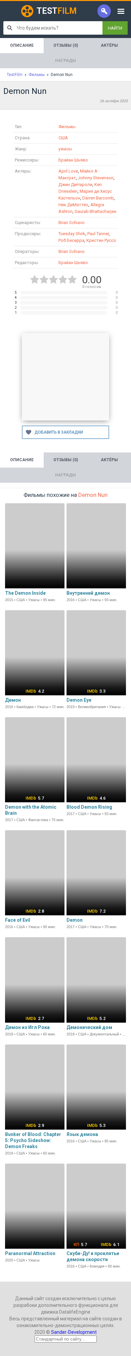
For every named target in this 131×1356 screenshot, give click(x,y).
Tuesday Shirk (71, 233)
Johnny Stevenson (96, 177)
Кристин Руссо (101, 240)
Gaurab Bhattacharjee (95, 211)
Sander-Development (74, 1332)
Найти (115, 28)
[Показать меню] (121, 11)
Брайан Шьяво (73, 159)
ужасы (65, 148)
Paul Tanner (98, 233)
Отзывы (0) (65, 45)
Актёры (109, 45)
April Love (68, 171)
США (63, 137)
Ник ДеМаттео (73, 204)
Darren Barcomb (98, 197)
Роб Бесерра (71, 240)
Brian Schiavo (71, 222)
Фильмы (67, 126)
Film (57, 11)
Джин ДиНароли (75, 184)
